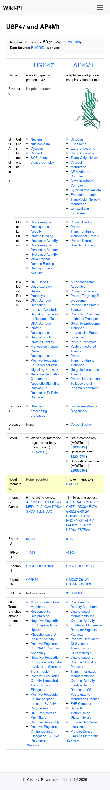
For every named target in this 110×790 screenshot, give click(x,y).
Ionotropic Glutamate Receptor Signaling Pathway (86, 630)
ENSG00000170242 (40, 565)
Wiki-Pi (12, 7)
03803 (70, 552)
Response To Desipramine (40, 613)
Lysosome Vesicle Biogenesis (84, 408)
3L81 (69, 593)
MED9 (30, 506)
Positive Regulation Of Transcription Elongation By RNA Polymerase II (45, 733)
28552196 (38, 451)
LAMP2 (71, 525)
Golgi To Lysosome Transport (85, 371)
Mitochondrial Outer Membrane (45, 604)
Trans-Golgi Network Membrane (86, 201)
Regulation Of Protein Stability (42, 339)
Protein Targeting (83, 290)
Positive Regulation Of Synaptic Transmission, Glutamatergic (85, 645)
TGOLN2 (84, 525)
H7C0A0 (72, 584)
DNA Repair (39, 281)
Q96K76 (32, 579)
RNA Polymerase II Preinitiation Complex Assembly (45, 717)
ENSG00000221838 (80, 565)
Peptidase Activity (44, 240)
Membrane (78, 166)
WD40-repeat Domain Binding (42, 261)
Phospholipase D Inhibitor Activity (43, 636)
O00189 (85, 584)
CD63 (94, 501)
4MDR (78, 593)
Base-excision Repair (41, 288)
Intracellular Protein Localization (85, 334)
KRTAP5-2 (86, 520)
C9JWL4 (85, 579)
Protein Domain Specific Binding (83, 242)
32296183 (72, 42)
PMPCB (72, 483)
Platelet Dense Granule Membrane (85, 733)
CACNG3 (82, 501)
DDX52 (83, 506)
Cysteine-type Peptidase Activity (44, 247)
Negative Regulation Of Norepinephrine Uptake (45, 625)
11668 (30, 552)
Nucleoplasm (40, 143)
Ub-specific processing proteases (39, 411)
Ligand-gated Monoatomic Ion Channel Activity (83, 616)
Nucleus (37, 139)
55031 (30, 538)
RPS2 (56, 506)
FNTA (93, 506)
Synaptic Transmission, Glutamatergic (81, 713)
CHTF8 (71, 506)
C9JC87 (72, 579)
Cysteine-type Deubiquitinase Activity (41, 226)
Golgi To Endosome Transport (85, 325)
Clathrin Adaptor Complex (82, 183)
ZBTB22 (84, 529)
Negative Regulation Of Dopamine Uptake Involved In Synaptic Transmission (46, 664)
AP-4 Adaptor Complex (80, 173)
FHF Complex (81, 703)
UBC (48, 511)
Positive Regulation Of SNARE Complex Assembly (46, 648)
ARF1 (70, 501)
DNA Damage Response (41, 302)
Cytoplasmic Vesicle (86, 189)
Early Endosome (83, 148)
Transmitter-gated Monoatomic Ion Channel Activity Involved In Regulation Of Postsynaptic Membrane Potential (85, 685)
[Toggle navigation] (100, 8)
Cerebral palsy (81, 424)
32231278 (78, 456)
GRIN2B (72, 515)
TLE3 (40, 511)
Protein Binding (42, 235)
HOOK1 (85, 515)
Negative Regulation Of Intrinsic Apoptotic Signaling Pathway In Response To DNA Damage (45, 385)
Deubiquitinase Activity (41, 270)
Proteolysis (39, 295)
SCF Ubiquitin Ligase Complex (42, 160)
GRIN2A (83, 511)
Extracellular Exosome (80, 210)
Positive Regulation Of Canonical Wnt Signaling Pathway (45, 365)
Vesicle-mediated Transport (83, 348)
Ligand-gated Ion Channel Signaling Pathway (84, 662)
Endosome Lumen (84, 194)
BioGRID (37, 47)
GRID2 (71, 511)
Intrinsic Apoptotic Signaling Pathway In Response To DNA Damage (44, 316)
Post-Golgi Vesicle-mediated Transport (85, 316)
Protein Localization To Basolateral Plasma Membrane (85, 383)
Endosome (78, 143)
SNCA (30, 511)
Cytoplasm (39, 148)
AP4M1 (83, 64)
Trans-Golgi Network (86, 157)
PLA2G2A (43, 506)
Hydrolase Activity (44, 254)
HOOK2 (72, 520)
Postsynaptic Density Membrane (84, 604)
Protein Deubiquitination (42, 330)
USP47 (44, 64)
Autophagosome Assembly (83, 284)
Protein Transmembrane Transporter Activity (85, 231)
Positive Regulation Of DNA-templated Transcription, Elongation (45, 682)
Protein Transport (83, 341)
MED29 (55, 501)
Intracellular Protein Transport (85, 307)
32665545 (78, 447)
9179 (69, 538)
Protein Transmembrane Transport (82, 360)
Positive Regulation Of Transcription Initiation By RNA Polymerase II (45, 701)
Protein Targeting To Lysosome (85, 298)
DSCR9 (43, 501)
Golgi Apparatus (82, 153)
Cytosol (36, 153)
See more (33, 745)
